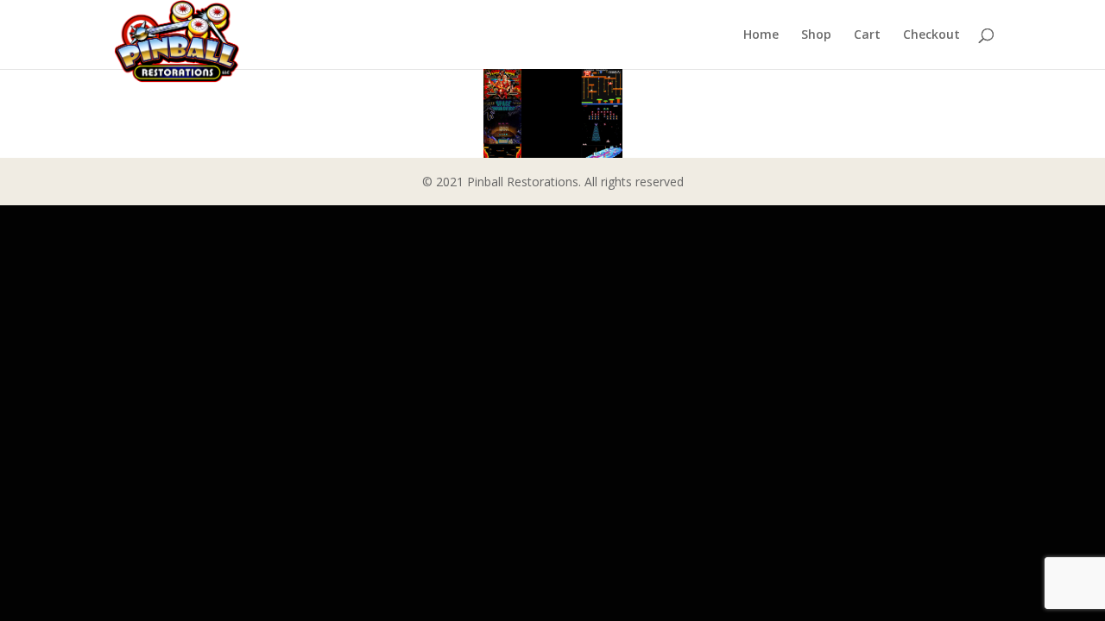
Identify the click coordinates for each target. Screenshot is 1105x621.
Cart (867, 35)
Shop (816, 35)
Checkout (931, 35)
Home (761, 35)
